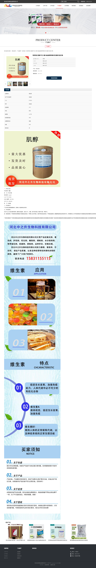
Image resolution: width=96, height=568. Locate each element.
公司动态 (52, 5)
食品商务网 (47, 564)
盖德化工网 (52, 564)
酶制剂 (18, 558)
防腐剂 (18, 553)
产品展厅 (59, 5)
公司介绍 (45, 5)
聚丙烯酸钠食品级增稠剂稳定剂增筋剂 (79, 540)
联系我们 (74, 5)
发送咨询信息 (54, 78)
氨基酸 (18, 551)
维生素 (23, 51)
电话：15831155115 (76, 553)
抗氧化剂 (19, 555)
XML (60, 563)
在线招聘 (88, 5)
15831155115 (89, 1)
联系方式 (6, 558)
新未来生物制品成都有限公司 (40, 563)
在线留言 (81, 5)
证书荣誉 (67, 5)
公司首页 (38, 5)
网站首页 (14, 51)
